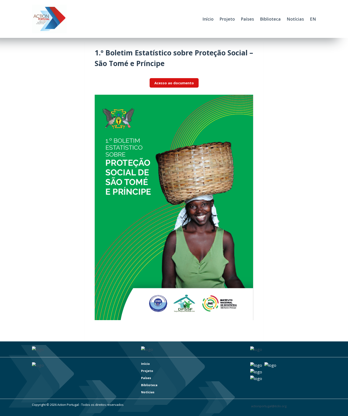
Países (247, 19)
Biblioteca (270, 19)
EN (313, 19)
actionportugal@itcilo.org (268, 406)
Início (208, 19)
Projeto (227, 19)
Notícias (295, 19)
